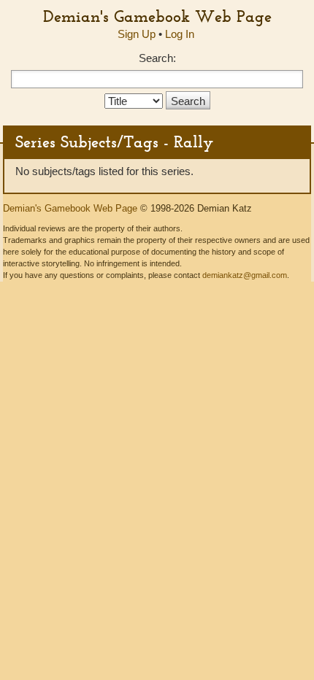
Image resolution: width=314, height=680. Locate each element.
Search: (157, 58)
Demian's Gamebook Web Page (157, 16)
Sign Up (137, 34)
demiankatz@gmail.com (244, 275)
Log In (179, 34)
